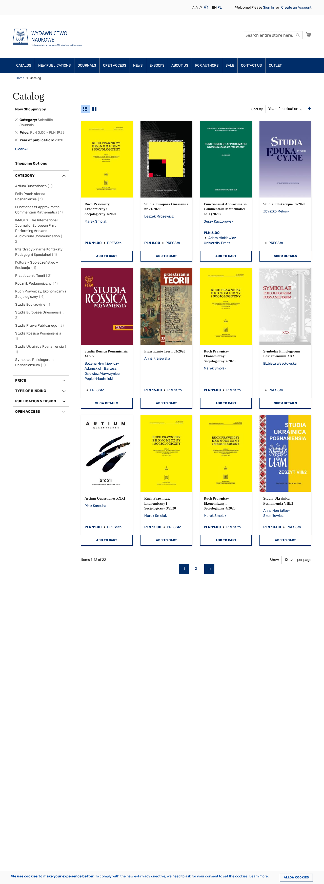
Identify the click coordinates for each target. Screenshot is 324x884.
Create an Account (296, 7)
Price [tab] (20, 380)
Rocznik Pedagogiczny (37, 283)
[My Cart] (308, 34)
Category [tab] (25, 175)
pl (219, 7)
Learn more (258, 876)
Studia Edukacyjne (34, 304)
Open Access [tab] (27, 411)
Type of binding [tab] (30, 391)
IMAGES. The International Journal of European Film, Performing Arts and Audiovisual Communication (37, 231)
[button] (214, 7)
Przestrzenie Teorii (34, 275)
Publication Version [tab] (35, 401)
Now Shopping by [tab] (30, 109)
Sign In (269, 7)
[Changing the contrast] (206, 7)
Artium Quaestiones (34, 186)
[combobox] (272, 35)
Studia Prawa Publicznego (40, 325)
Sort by (257, 109)
